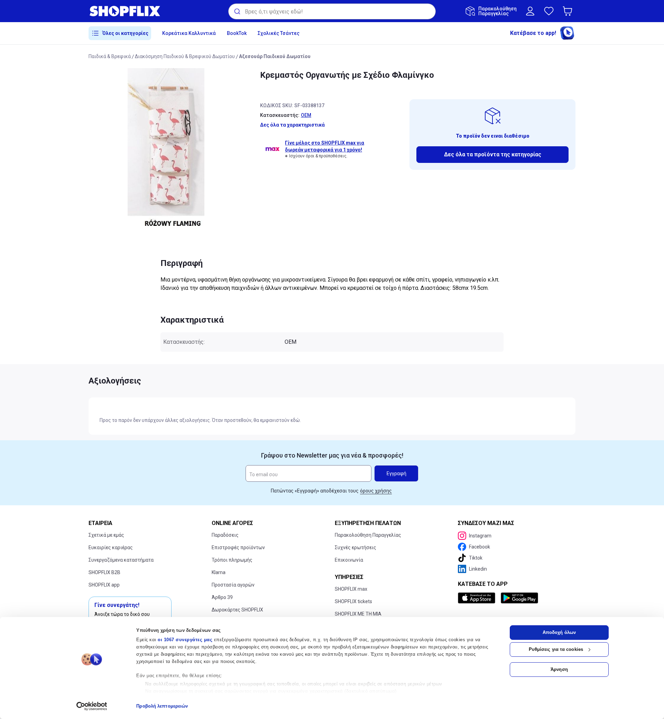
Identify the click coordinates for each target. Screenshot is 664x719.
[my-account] (530, 11)
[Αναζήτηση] (237, 11)
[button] (568, 11)
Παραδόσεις (225, 535)
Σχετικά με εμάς (106, 535)
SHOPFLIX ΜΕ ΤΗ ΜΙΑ (358, 614)
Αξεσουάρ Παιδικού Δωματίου (275, 56)
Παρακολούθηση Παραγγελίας (368, 535)
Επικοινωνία (349, 560)
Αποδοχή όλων (559, 632)
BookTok (237, 33)
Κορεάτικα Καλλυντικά (189, 33)
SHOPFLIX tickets (353, 601)
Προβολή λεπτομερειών (162, 706)
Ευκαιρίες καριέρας (111, 547)
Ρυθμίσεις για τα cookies (556, 649)
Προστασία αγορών (233, 585)
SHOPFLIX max (351, 589)
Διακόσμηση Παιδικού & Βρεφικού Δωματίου (185, 56)
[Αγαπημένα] (549, 11)
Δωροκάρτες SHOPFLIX (237, 609)
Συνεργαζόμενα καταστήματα (121, 560)
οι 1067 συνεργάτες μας (185, 639)
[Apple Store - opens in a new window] (478, 598)
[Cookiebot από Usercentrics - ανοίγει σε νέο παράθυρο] (92, 706)
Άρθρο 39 (222, 597)
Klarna (218, 572)
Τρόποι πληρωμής (232, 560)
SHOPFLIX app (104, 585)
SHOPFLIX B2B (104, 572)
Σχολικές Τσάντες (278, 33)
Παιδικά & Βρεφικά (110, 56)
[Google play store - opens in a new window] (519, 598)
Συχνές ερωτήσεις (355, 547)
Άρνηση (559, 669)
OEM (306, 115)
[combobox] (332, 11)
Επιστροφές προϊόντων (238, 547)
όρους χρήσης (376, 491)
